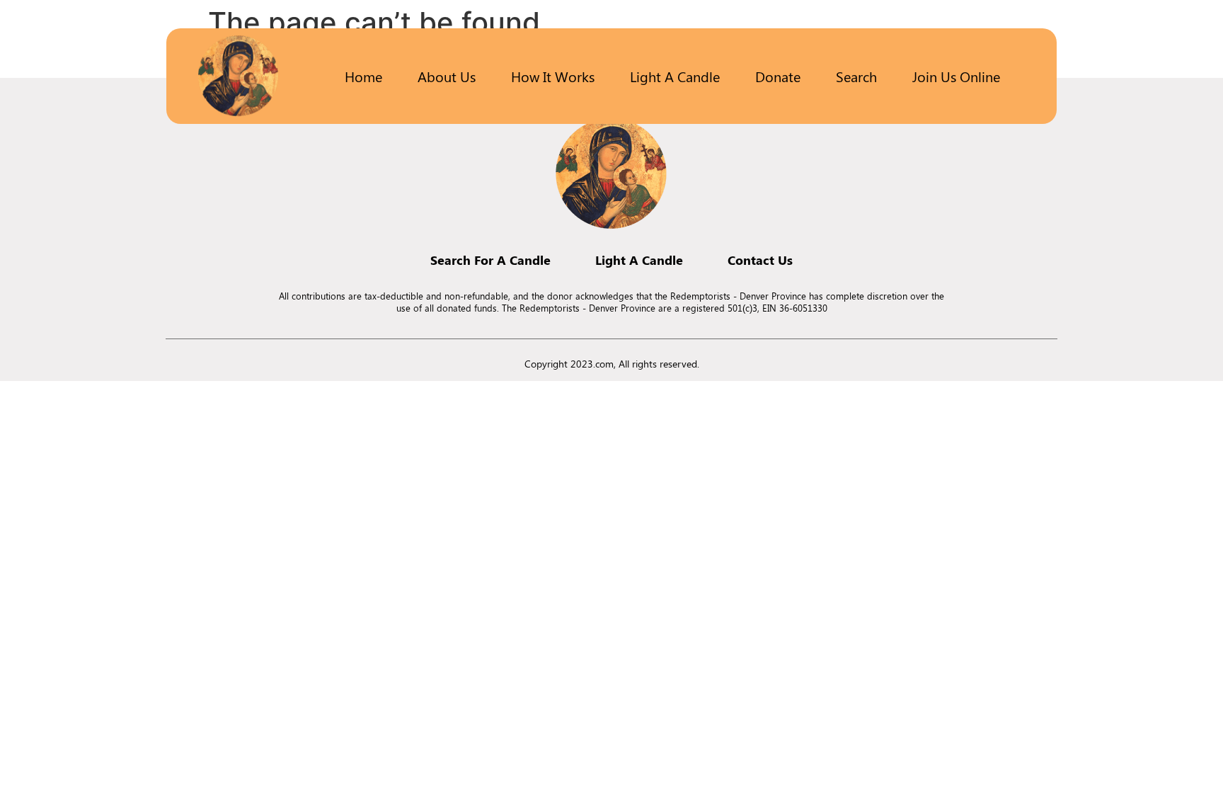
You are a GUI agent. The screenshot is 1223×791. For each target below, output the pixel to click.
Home (363, 76)
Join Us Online (956, 76)
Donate (777, 76)
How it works (553, 76)
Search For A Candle (490, 259)
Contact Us (760, 259)
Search (856, 76)
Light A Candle (639, 259)
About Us (447, 76)
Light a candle (675, 76)
